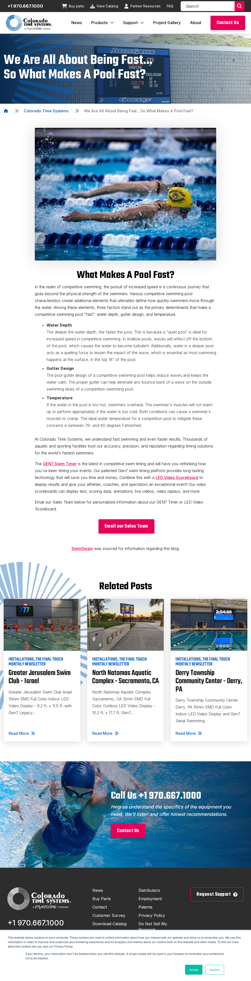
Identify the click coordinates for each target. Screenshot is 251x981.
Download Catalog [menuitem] (109, 923)
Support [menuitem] (130, 22)
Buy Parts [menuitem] (101, 898)
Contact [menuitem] (99, 907)
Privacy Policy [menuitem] (151, 915)
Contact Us (128, 831)
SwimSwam (82, 548)
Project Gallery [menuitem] (167, 22)
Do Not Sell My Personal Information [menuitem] (152, 929)
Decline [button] (215, 969)
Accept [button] (193, 969)
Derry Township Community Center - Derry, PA (209, 681)
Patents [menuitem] (145, 907)
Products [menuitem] (99, 22)
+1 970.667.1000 (25, 6)
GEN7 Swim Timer (60, 463)
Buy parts (76, 6)
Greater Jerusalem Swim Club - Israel (40, 677)
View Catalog (107, 6)
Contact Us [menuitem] (228, 23)
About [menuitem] (195, 22)
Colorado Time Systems (46, 110)
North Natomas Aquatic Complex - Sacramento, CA (125, 677)
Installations (21, 659)
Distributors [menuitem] (149, 890)
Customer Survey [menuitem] (108, 915)
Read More (19, 733)
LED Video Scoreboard (177, 477)
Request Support (214, 894)
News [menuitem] (76, 22)
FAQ (170, 6)
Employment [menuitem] (150, 898)
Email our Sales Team (126, 526)
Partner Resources (145, 6)
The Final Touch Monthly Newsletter (36, 662)
